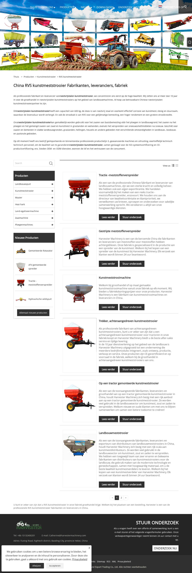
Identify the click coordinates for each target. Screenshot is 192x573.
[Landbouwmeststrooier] (79, 446)
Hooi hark (20, 204)
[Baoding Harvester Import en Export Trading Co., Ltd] (14, 16)
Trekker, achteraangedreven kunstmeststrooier (128, 321)
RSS (108, 561)
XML (114, 561)
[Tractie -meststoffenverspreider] (79, 188)
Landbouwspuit (23, 184)
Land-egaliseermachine (27, 211)
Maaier (18, 197)
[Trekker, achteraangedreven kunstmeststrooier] (79, 334)
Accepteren (55, 565)
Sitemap (101, 561)
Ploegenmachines (24, 224)
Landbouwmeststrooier (113, 433)
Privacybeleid (124, 561)
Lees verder (108, 217)
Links (92, 561)
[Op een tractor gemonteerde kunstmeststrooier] (79, 397)
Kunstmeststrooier (46, 76)
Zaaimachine (21, 217)
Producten (29, 76)
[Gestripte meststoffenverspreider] (79, 244)
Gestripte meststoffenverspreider (120, 231)
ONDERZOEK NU (165, 548)
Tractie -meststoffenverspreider (118, 175)
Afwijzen (36, 565)
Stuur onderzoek (132, 217)
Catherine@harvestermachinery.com (67, 535)
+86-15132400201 (26, 535)
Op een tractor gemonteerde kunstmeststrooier (129, 383)
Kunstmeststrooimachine (115, 277)
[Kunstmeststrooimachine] (79, 291)
